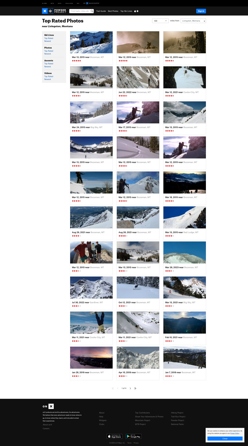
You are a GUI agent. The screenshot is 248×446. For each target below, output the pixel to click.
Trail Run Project (178, 416)
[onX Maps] (48, 408)
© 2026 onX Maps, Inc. (117, 443)
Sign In (201, 11)
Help (101, 416)
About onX (47, 424)
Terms (129, 443)
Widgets (102, 420)
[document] (225, 435)
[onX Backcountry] (91, 3)
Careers (46, 428)
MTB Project (140, 424)
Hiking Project (177, 412)
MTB (52, 3)
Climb (44, 3)
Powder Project (177, 420)
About (101, 412)
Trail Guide (101, 11)
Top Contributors (142, 412)
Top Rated (48, 38)
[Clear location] (204, 20)
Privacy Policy (234, 433)
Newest (47, 41)
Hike (59, 3)
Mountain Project (142, 420)
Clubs (101, 424)
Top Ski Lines (126, 11)
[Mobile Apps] (136, 11)
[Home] (55, 11)
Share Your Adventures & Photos (149, 416)
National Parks (177, 424)
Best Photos (113, 11)
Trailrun (69, 3)
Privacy (136, 443)
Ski (78, 3)
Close (225, 438)
